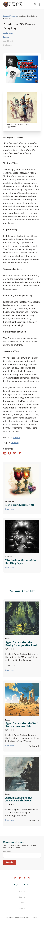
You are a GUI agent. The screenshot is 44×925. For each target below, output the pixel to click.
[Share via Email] (19, 453)
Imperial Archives (10, 16)
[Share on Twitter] (14, 453)
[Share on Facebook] (9, 453)
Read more (9, 509)
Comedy (15, 442)
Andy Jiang (8, 33)
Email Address (7, 851)
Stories (22, 891)
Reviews (22, 909)
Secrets (6, 37)
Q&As (22, 903)
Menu (39, 4)
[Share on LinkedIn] (4, 453)
